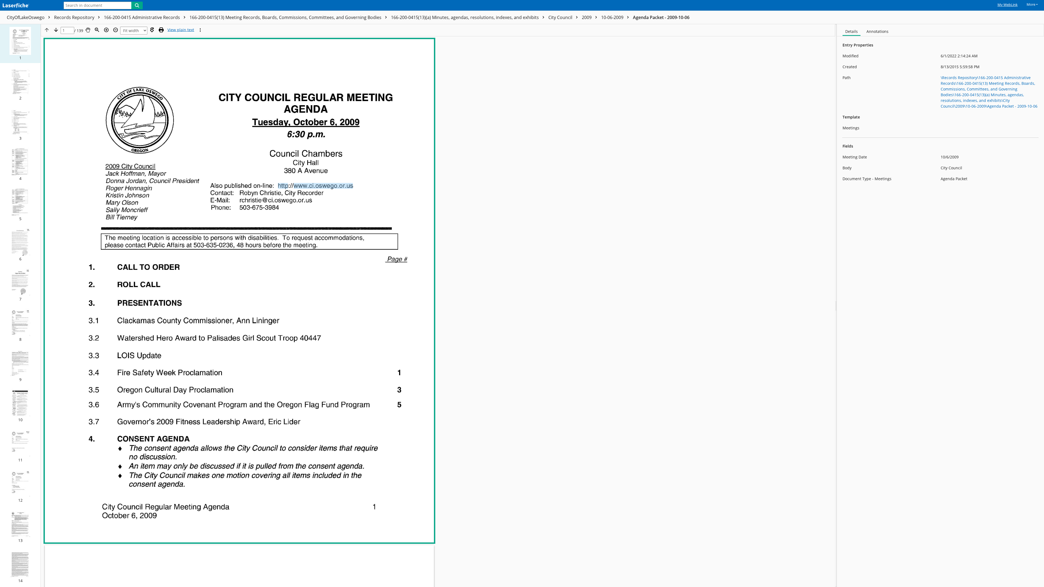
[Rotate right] (152, 30)
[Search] (137, 5)
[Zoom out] (115, 30)
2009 (587, 17)
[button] (20, 43)
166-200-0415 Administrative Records (142, 17)
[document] (940, 305)
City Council (560, 17)
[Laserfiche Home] (28, 6)
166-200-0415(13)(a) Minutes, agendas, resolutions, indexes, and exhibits (465, 17)
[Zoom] (97, 30)
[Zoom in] (106, 30)
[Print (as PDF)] (161, 30)
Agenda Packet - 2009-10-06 (661, 17)
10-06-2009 (612, 17)
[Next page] (56, 30)
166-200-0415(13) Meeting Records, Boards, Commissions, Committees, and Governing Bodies (286, 17)
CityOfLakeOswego (26, 17)
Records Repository (74, 17)
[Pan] (87, 30)
